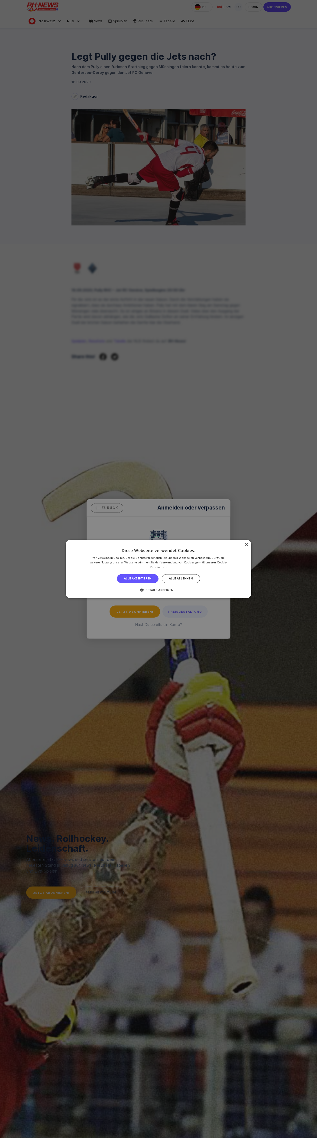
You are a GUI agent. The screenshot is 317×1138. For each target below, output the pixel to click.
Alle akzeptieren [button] (138, 578)
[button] (159, 590)
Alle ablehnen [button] (181, 578)
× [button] (246, 544)
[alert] (158, 569)
